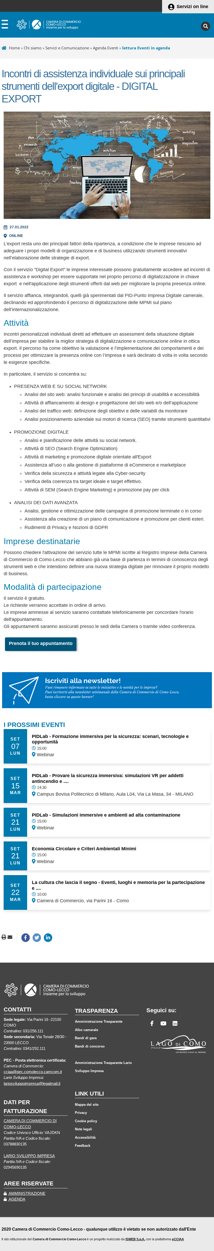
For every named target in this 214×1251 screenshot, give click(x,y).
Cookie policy (86, 1121)
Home (14, 47)
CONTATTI (17, 1009)
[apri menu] (5, 25)
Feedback (82, 1146)
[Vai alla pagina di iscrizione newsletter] (107, 690)
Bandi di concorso (90, 1046)
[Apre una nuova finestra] (25, 937)
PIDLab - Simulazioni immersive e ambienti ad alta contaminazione (106, 815)
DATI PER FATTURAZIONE (25, 1106)
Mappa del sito (87, 1105)
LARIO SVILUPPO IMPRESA (29, 1156)
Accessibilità (85, 1137)
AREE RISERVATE (29, 1183)
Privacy (81, 1113)
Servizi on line (192, 6)
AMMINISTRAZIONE (26, 1193)
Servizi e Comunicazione (67, 47)
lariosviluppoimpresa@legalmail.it (32, 1083)
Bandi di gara (86, 1038)
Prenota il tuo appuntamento (41, 643)
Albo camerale (86, 1030)
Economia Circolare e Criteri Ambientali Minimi (84, 848)
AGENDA (16, 1199)
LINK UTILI (89, 1093)
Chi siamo (32, 47)
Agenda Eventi (105, 47)
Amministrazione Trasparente (98, 1021)
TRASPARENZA (96, 1011)
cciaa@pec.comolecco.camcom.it (33, 1072)
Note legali (83, 1129)
